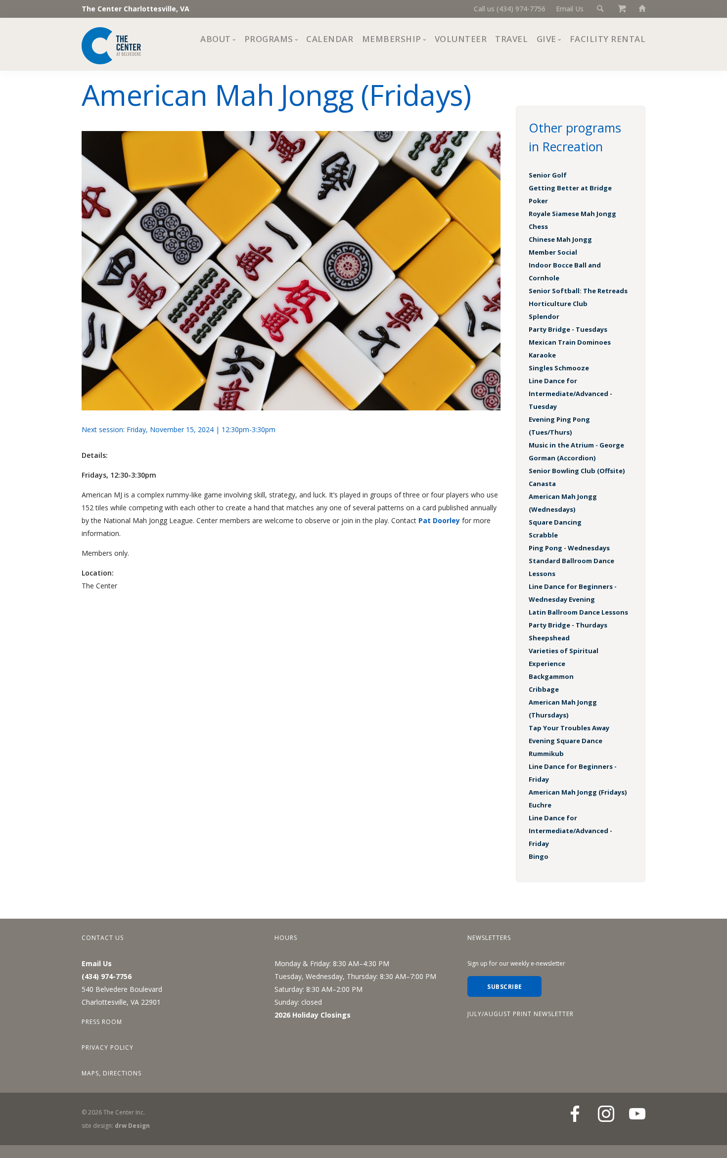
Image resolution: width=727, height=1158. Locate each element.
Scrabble (543, 535)
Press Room (102, 1022)
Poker (538, 200)
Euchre (540, 805)
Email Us (570, 8)
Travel (511, 39)
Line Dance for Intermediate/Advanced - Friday (570, 830)
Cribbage (544, 689)
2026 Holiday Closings (312, 1015)
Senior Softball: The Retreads (578, 290)
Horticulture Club (558, 303)
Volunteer (461, 39)
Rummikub (546, 753)
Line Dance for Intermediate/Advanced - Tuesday (570, 393)
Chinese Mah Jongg (560, 239)
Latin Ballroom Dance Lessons (578, 612)
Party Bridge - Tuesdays (568, 329)
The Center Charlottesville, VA (135, 8)
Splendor (544, 316)
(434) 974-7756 (107, 976)
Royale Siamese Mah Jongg (572, 213)
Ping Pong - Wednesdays (569, 547)
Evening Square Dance (565, 740)
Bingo (538, 856)
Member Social (553, 252)
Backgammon (551, 676)
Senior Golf (548, 175)
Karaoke (542, 355)
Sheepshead (549, 637)
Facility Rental (608, 39)
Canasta (542, 483)
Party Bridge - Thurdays (568, 625)
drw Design (132, 1125)
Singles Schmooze (559, 367)
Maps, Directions (111, 1073)
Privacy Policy (108, 1047)
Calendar (329, 39)
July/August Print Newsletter (520, 1014)
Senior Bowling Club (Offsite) (577, 470)
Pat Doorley (439, 520)
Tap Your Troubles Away (569, 727)
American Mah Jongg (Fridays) (578, 792)
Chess (538, 226)
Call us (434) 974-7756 (509, 8)
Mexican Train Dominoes (570, 342)
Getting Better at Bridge (570, 187)
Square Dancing (555, 522)
